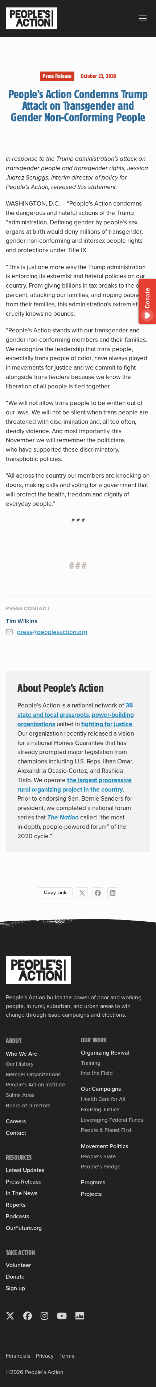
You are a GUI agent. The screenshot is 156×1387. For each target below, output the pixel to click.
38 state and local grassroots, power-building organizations (75, 715)
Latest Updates (25, 1170)
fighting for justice (106, 724)
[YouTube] (62, 1315)
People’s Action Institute (35, 1085)
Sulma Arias (20, 1095)
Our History (19, 1064)
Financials (18, 1356)
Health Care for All (103, 1099)
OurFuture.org (24, 1228)
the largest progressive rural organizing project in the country (74, 784)
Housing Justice (100, 1110)
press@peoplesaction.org (52, 632)
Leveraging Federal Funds (112, 1120)
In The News (21, 1193)
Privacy (45, 1356)
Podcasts (17, 1216)
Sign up (15, 1288)
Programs (93, 1182)
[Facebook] (97, 892)
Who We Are (21, 1054)
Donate (15, 1276)
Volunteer (18, 1265)
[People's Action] (38, 970)
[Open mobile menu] (143, 18)
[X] (82, 892)
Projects (91, 1194)
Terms (66, 1356)
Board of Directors (28, 1106)
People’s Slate (98, 1156)
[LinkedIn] (112, 892)
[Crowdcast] (79, 1315)
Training (90, 1063)
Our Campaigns (101, 1089)
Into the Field (97, 1073)
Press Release (57, 76)
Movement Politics (104, 1146)
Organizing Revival (105, 1052)
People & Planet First (106, 1130)
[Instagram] (44, 1315)
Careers (16, 1121)
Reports (15, 1205)
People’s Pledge (100, 1167)
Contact (16, 1133)
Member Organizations (33, 1074)
